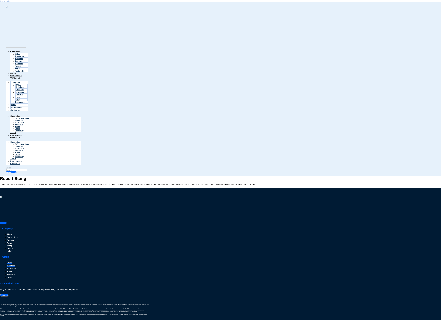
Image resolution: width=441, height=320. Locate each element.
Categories (15, 51)
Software (19, 64)
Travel (18, 66)
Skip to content (5, 1)
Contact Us (15, 78)
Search (8, 168)
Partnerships (16, 76)
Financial (19, 59)
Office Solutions (19, 55)
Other (17, 69)
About (13, 73)
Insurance (19, 61)
